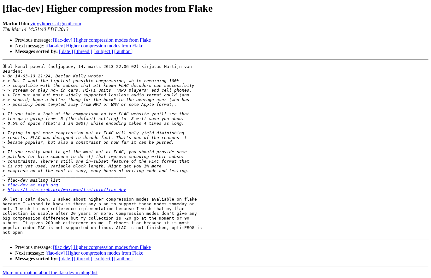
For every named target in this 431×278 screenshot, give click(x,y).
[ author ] (123, 51)
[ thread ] (83, 51)
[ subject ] (103, 51)
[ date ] (66, 51)
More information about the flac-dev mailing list (50, 272)
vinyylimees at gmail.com (55, 23)
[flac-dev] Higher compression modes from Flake (102, 40)
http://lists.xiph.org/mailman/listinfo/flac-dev (67, 189)
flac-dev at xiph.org (33, 185)
